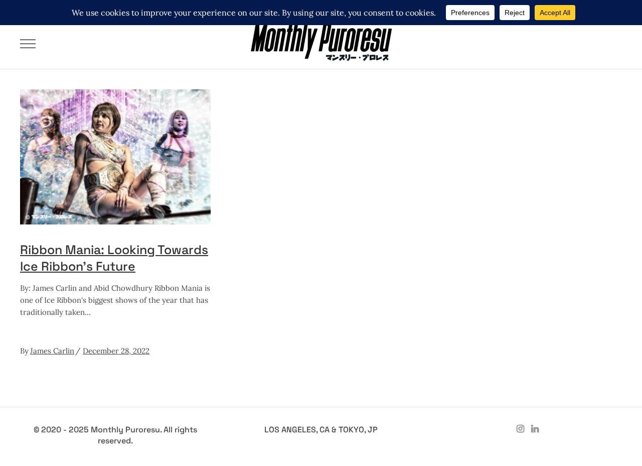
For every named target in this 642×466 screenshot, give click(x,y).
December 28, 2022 (116, 351)
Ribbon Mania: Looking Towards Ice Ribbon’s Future (114, 258)
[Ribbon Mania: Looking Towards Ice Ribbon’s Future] (115, 156)
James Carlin (52, 351)
